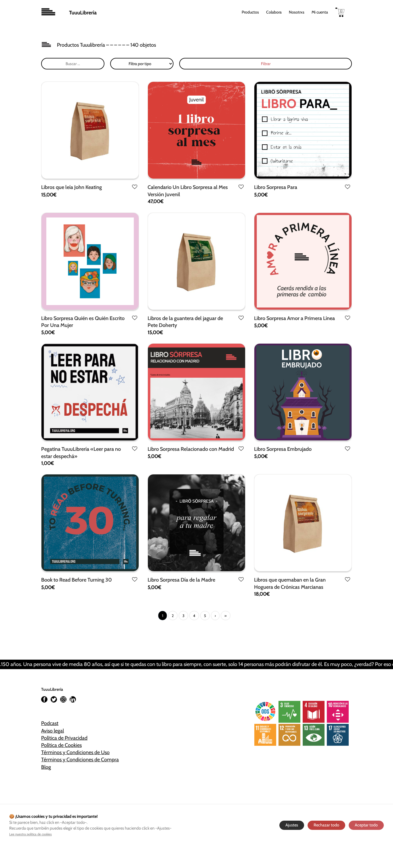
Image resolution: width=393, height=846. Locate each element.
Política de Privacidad (64, 738)
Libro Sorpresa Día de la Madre (181, 580)
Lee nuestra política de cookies (30, 834)
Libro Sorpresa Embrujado (283, 449)
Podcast (49, 723)
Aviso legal (52, 731)
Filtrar (265, 63)
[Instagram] (63, 699)
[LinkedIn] (73, 699)
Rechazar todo (326, 825)
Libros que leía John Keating (71, 187)
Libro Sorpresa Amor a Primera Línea (294, 318)
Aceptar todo (366, 825)
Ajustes (291, 825)
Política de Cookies (61, 745)
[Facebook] (44, 699)
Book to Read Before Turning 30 (76, 580)
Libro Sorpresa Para (275, 187)
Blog (46, 767)
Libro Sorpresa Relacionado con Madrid (191, 449)
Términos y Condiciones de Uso (75, 752)
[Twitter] (54, 699)
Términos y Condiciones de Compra (80, 759)
